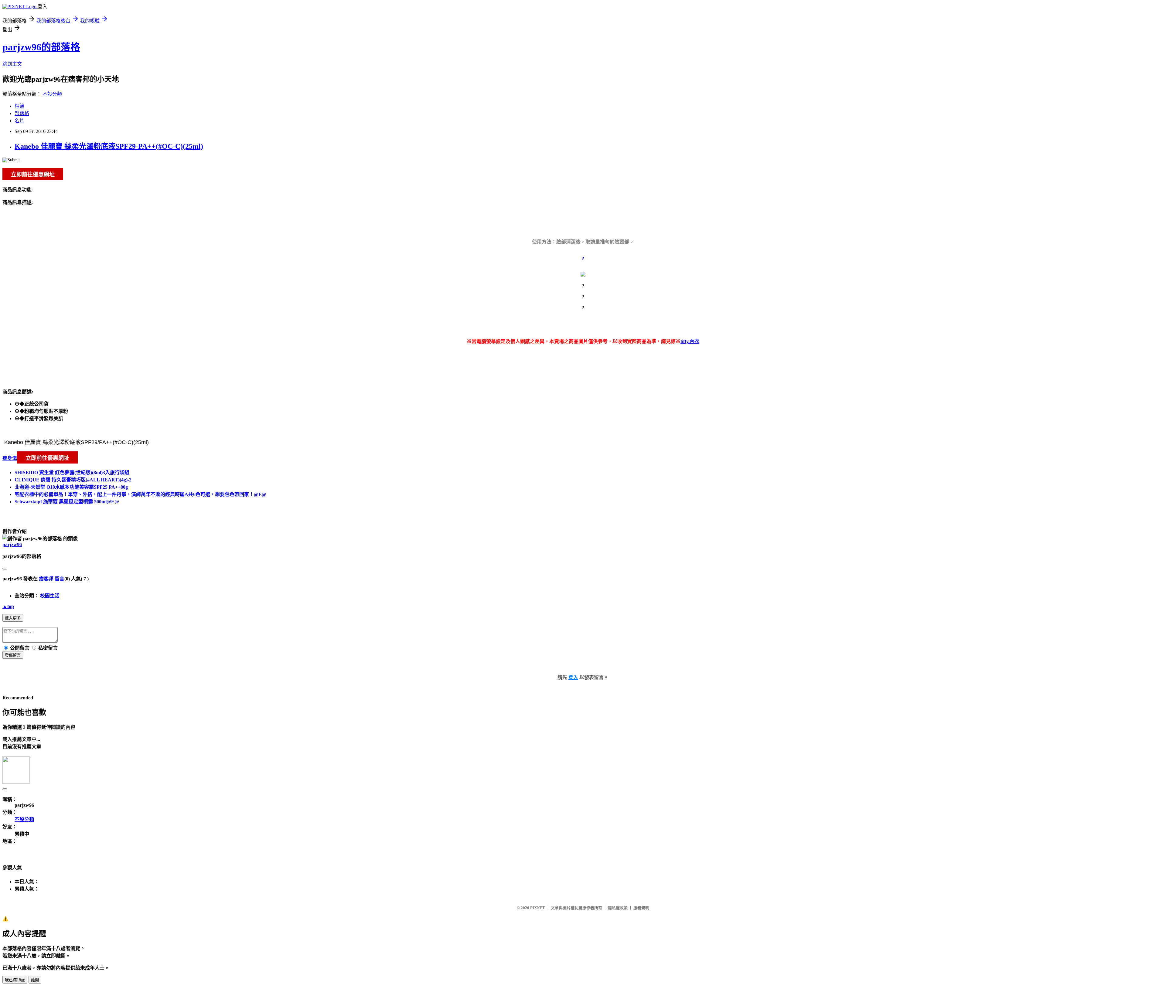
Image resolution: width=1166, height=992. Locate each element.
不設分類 (52, 94)
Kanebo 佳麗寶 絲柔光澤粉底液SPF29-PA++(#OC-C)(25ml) (109, 146)
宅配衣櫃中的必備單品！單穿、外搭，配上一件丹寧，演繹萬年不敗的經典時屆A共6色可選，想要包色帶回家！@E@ (140, 494)
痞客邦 (46, 578)
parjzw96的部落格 (41, 47)
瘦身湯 (9, 458)
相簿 (19, 106)
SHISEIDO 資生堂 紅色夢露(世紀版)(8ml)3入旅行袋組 (72, 472)
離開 (35, 980)
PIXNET (537, 907)
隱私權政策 (618, 907)
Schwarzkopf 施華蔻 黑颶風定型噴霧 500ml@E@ (67, 501)
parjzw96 (12, 544)
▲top (8, 606)
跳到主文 (12, 63)
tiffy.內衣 (689, 341)
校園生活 (50, 595)
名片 (19, 120)
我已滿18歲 (15, 980)
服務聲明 (641, 907)
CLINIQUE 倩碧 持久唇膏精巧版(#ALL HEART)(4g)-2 (73, 479)
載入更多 (13, 618)
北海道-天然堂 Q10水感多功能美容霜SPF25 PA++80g (71, 487)
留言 (59, 578)
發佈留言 (13, 655)
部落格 (22, 113)
